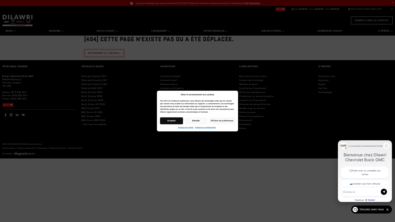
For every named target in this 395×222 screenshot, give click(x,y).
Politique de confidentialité (205, 127)
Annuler (196, 120)
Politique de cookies (185, 127)
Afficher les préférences (222, 120)
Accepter (171, 120)
